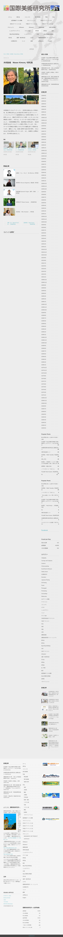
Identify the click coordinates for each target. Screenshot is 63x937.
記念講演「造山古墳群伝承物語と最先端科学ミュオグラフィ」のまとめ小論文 (49, 59)
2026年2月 (43, 112)
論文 (53, 30)
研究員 (37, 30)
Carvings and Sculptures (46, 560)
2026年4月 (43, 106)
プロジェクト (11, 27)
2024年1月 (43, 180)
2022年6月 (43, 233)
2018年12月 (44, 337)
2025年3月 (43, 142)
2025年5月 (43, 136)
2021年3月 (43, 271)
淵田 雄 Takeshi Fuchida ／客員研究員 (13, 223)
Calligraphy (43, 557)
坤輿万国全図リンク (45, 452)
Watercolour (44, 596)
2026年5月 (43, 103)
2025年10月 (44, 123)
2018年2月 (43, 362)
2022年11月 (44, 219)
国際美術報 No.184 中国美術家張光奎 (50, 84)
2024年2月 (43, 178)
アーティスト (44, 601)
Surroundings (44, 593)
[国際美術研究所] (31, 6)
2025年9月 (43, 125)
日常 (42, 648)
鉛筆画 (42, 678)
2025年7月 (43, 131)
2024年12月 (44, 150)
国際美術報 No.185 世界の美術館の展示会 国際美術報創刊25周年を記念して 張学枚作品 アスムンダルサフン (50, 78)
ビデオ (31, 37)
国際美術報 (41, 27)
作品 (53, 17)
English (50, 41)
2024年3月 (43, 175)
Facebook (44, 530)
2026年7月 (43, 98)
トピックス (27, 17)
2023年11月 (44, 186)
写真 (46, 17)
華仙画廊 (26, 776)
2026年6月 (43, 101)
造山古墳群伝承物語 (48, 34)
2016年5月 (43, 414)
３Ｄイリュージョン (28, 814)
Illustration (43, 577)
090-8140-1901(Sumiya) (8, 903)
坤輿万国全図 (52, 27)
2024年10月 (44, 156)
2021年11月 (44, 252)
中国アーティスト (45, 621)
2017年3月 (43, 392)
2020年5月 (43, 293)
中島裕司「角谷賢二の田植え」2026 (49, 72)
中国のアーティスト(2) (47, 23)
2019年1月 (43, 334)
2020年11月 (44, 282)
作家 (42, 626)
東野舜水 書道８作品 (46, 466)
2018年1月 (43, 364)
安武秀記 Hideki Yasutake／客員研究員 (50, 455)
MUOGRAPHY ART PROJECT (31, 836)
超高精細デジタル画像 (16, 20)
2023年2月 (43, 211)
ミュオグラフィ (28, 34)
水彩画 (25, 789)
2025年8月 (43, 128)
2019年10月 (44, 309)
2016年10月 (44, 403)
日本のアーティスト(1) (46, 20)
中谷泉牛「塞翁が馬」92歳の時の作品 (12, 796)
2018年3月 (43, 359)
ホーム (10, 17)
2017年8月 (43, 378)
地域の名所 (26, 781)
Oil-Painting (44, 582)
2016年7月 (43, 408)
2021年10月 (44, 255)
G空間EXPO (14, 41)
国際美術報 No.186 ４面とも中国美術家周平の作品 (50, 68)
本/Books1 (21, 27)
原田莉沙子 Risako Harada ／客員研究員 (26, 202)
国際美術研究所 (32, 935)
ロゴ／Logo (28, 30)
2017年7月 (43, 381)
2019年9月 (43, 312)
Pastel (42, 585)
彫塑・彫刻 (26, 799)
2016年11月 (44, 400)
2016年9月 (43, 406)
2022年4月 (43, 238)
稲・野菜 (43, 667)
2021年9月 (43, 257)
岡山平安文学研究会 (14, 34)
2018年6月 (43, 353)
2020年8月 (43, 287)
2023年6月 (43, 200)
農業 (32, 41)
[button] (15, 99)
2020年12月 (44, 279)
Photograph (43, 588)
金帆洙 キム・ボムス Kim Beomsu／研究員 (27, 173)
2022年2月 (43, 244)
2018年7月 (43, 351)
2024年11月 (44, 153)
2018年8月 (43, 348)
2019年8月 (43, 315)
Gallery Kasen (44, 571)
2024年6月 (43, 167)
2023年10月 (44, 189)
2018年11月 (44, 340)
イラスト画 (26, 807)
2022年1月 (43, 246)
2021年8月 (43, 260)
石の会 (10, 37)
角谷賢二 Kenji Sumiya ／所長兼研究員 (49, 506)
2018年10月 (44, 342)
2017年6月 (43, 384)
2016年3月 (43, 419)
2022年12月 (44, 216)
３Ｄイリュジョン (31, 20)
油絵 (25, 787)
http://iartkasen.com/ (8, 854)
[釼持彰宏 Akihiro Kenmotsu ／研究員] (33, 145)
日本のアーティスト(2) (15, 23)
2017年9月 (43, 375)
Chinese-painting (45, 566)
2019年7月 (43, 318)
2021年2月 (43, 274)
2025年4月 (43, 139)
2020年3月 (43, 298)
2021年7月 (43, 263)
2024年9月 (43, 158)
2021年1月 (43, 276)
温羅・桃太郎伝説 (21, 37)
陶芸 (25, 809)
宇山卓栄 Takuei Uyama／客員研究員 (49, 471)
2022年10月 (44, 222)
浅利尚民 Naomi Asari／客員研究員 (29, 223)
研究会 (45, 30)
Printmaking (44, 590)
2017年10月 (44, 373)
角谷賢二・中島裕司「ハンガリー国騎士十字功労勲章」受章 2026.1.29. (49, 462)
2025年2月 (43, 145)
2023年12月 (44, 183)
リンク (23, 41)
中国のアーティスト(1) (31, 23)
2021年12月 (44, 249)
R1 (42, 474)
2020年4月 (43, 296)
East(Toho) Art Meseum (46, 568)
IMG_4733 (43, 459)
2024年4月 (43, 172)
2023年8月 (43, 194)
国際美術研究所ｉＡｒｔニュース (46, 37)
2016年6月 (43, 411)
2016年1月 (43, 425)
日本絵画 (26, 797)
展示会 (18, 17)
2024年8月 (43, 161)
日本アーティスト (45, 651)
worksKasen (26, 838)
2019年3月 (43, 329)
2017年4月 (43, 389)
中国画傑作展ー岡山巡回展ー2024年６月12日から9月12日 (54, 701)
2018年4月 (43, 356)
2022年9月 (43, 224)
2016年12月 (44, 397)
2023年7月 (43, 197)
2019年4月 (43, 326)
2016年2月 (43, 422)
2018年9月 (43, 345)
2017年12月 (44, 367)
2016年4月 (43, 417)
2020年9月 (43, 285)
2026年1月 (43, 114)
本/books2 (31, 27)
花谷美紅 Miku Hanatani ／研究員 (25, 211)
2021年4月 (43, 268)
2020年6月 (43, 290)
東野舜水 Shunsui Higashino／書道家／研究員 (27, 182)
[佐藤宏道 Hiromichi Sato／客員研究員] (9, 145)
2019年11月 (44, 307)
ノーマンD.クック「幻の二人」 (48, 469)
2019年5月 (43, 323)
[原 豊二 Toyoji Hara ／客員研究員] (21, 145)
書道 (25, 792)
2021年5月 (43, 265)
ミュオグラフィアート (14, 30)
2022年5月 (43, 235)
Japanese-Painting (45, 579)
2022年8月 (43, 227)
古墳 (38, 34)
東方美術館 (37, 17)
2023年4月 (43, 205)
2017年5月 (43, 386)
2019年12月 (44, 304)
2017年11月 (44, 370)
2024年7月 (43, 164)
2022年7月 (43, 230)
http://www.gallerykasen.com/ (10, 847)
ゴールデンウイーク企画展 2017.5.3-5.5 (50, 523)
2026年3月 (43, 109)
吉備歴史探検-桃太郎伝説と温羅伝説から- (50, 64)
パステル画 (26, 802)
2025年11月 (44, 120)
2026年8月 (43, 95)
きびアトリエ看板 (45, 599)
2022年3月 (43, 241)
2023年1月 (43, 213)
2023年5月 (43, 202)
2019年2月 (43, 331)
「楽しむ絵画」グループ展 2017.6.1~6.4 (50, 496)
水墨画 (25, 794)
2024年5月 (43, 169)
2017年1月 (43, 395)
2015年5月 (43, 428)
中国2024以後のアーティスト (48, 618)
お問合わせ (41, 41)
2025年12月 (44, 117)
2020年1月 (43, 301)
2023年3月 (43, 208)
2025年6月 (43, 134)
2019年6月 (43, 320)
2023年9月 (43, 191)
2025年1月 (43, 147)
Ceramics (43, 563)
